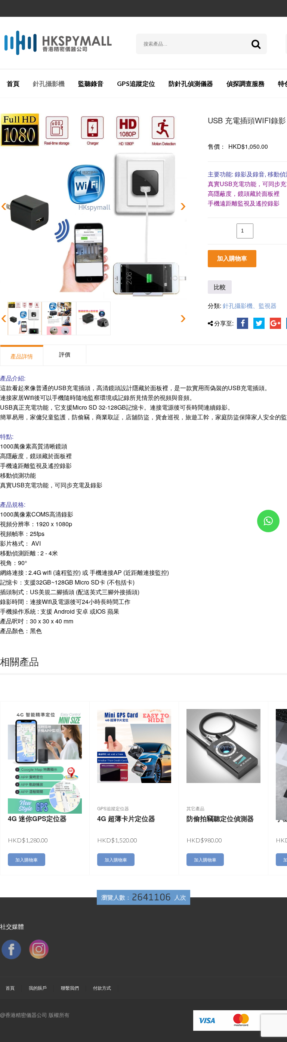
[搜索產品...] (256, 44)
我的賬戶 (38, 987)
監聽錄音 (91, 83)
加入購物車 (232, 258)
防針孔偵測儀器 (191, 83)
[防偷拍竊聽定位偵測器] (223, 745)
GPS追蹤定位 (136, 83)
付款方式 (102, 987)
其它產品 (195, 808)
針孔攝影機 (49, 83)
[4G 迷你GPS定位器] (45, 760)
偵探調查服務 (245, 83)
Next (181, 206)
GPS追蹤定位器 (113, 808)
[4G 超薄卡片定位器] (134, 745)
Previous (5, 206)
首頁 (13, 83)
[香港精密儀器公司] (57, 43)
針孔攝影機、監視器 (250, 305)
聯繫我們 (70, 987)
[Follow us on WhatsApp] (268, 522)
